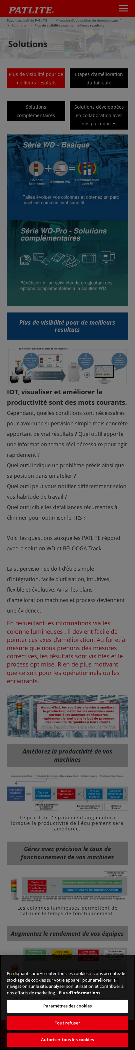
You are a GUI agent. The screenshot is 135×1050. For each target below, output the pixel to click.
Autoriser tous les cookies (67, 1039)
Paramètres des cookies (67, 1006)
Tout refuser (67, 1023)
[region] (67, 1002)
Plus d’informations (79, 993)
